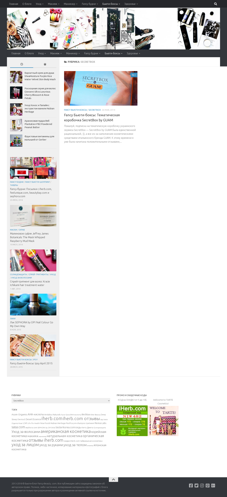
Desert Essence (33, 419)
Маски (13, 230)
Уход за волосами (21, 278)
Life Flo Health (33, 423)
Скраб (22, 230)
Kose (20, 423)
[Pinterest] (208, 485)
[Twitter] (196, 485)
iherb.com (52, 418)
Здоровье (130, 3)
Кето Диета (87, 427)
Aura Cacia (65, 415)
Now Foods (45, 423)
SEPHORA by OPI (44, 428)
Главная (13, 3)
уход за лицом (25, 444)
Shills (53, 428)
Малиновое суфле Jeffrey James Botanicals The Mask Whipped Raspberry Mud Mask (29, 237)
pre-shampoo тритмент (83, 423)
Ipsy (35, 359)
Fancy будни (89, 3)
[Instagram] (202, 485)
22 (135, 75)
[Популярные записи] (44, 64)
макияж (32, 436)
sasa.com (18, 427)
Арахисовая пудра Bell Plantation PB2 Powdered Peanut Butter (38, 124)
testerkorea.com (65, 427)
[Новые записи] (21, 64)
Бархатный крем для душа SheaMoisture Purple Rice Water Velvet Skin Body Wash (40, 76)
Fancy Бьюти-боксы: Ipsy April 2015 (31, 363)
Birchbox (86, 414)
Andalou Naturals (52, 414)
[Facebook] (191, 485)
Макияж (52, 3)
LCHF (25, 423)
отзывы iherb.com (46, 440)
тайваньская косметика (91, 441)
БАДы (78, 427)
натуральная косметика (64, 436)
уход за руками (51, 445)
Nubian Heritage (58, 423)
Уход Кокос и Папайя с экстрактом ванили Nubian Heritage (39, 108)
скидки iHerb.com (72, 441)
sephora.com (31, 427)
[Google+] (213, 485)
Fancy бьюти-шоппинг (37, 182)
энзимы (90, 445)
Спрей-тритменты (38, 274)
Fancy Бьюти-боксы (75, 110)
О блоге (27, 3)
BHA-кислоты (75, 415)
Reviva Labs (100, 423)
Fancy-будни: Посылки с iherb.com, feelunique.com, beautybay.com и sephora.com (31, 192)
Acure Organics (19, 414)
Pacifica (69, 423)
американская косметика (66, 431)
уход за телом (75, 445)
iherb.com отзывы (81, 418)
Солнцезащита (18, 274)
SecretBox (95, 110)
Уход (38, 3)
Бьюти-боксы (110, 3)
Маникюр (69, 3)
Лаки (12, 318)
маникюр (42, 436)
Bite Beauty (95, 415)
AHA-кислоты (36, 414)
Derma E (21, 419)
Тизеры (14, 185)
